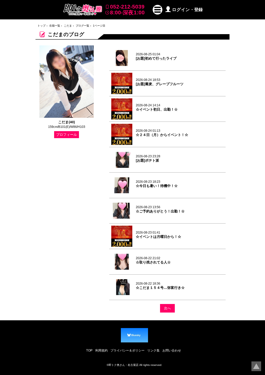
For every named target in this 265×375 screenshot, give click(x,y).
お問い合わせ (171, 350)
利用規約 (101, 350)
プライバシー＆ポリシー (127, 350)
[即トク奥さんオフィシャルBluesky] (134, 335)
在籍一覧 (54, 25)
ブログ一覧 (82, 25)
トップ (41, 25)
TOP (89, 350)
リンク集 (153, 350)
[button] (157, 10)
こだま (68, 25)
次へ (167, 308)
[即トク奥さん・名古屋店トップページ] (82, 9)
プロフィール (66, 135)
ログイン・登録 (187, 9)
